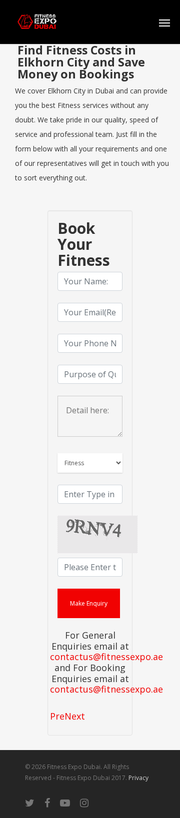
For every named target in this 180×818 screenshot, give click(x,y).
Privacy (138, 778)
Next (74, 716)
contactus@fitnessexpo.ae (106, 657)
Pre (57, 716)
